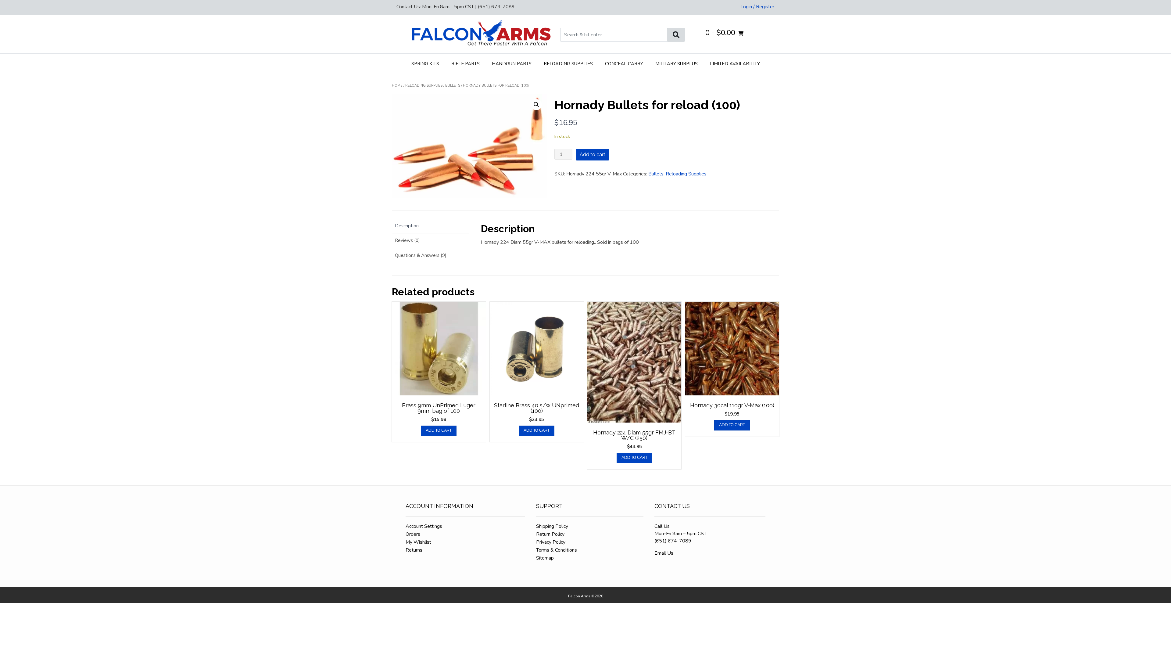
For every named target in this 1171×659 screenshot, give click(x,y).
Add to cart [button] (439, 430)
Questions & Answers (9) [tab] (420, 255)
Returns (414, 550)
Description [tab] (407, 226)
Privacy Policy (550, 542)
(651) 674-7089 (672, 541)
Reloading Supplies (568, 64)
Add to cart (592, 154)
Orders (413, 534)
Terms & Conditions (556, 550)
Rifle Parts (465, 64)
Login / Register (757, 6)
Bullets (452, 85)
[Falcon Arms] (480, 34)
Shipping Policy (552, 526)
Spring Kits (425, 64)
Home (397, 85)
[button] (536, 104)
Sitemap (545, 558)
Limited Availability (735, 64)
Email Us (663, 553)
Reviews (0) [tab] (407, 240)
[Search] (676, 35)
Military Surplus (676, 64)
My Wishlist (418, 542)
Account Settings (424, 526)
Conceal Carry (624, 64)
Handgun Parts (512, 64)
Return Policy (550, 534)
